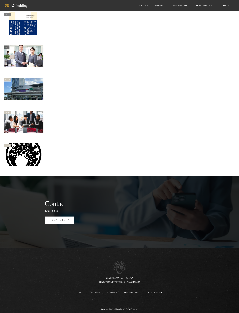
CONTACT (112, 293)
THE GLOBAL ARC (154, 293)
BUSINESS (95, 293)
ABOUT (79, 293)
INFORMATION (131, 293)
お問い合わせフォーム (59, 220)
